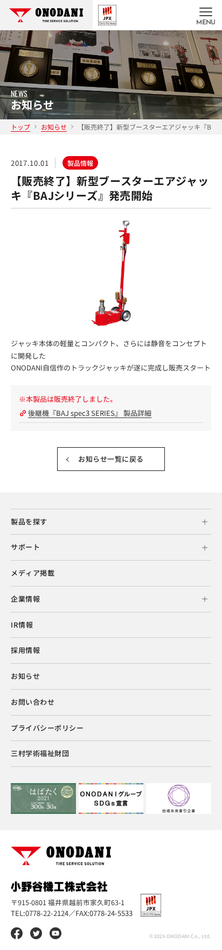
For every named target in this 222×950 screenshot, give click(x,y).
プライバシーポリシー (47, 728)
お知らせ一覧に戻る (111, 459)
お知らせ (54, 126)
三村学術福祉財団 (40, 753)
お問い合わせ (32, 702)
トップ (20, 126)
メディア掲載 (32, 573)
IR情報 (22, 624)
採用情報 (25, 650)
